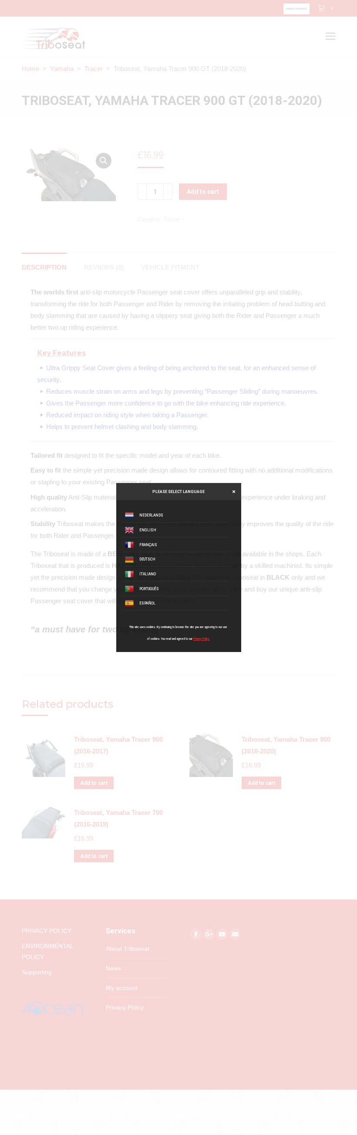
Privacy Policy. (201, 639)
